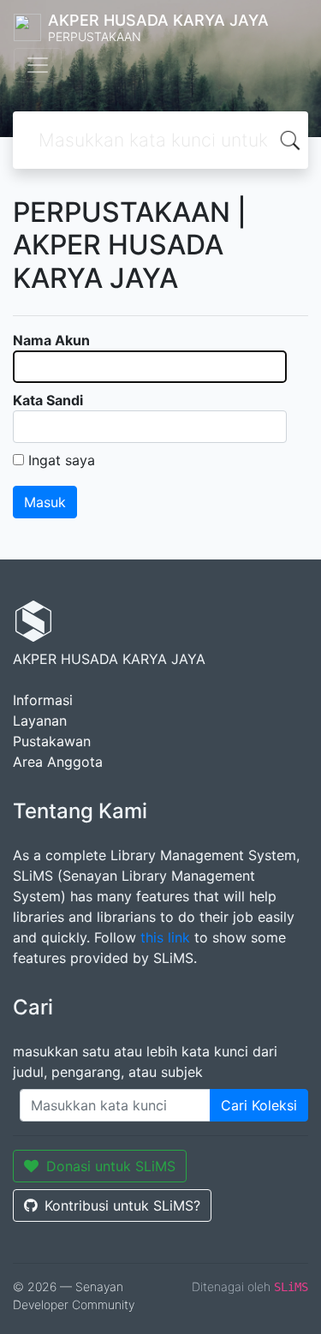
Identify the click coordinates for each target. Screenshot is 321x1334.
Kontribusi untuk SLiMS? (122, 1205)
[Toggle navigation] (38, 65)
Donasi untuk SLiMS (110, 1166)
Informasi (43, 700)
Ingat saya (61, 460)
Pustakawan (52, 741)
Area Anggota (58, 761)
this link (165, 937)
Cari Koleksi (259, 1105)
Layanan (40, 720)
